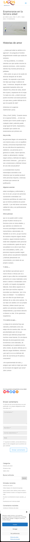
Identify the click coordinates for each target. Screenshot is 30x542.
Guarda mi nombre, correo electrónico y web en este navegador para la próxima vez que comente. (14, 444)
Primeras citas (7, 468)
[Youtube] (4, 391)
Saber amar (6, 471)
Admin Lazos (8, 17)
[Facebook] (14, 391)
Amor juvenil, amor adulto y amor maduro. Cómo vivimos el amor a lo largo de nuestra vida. (14, 492)
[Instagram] (7, 391)
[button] (27, 512)
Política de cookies (14, 537)
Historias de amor (8, 466)
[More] (17, 391)
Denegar (15, 529)
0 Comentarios (11, 19)
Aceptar (15, 524)
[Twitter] (10, 391)
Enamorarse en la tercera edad (11, 501)
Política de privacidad (15, 539)
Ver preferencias (15, 533)
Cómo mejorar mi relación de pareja (12, 488)
